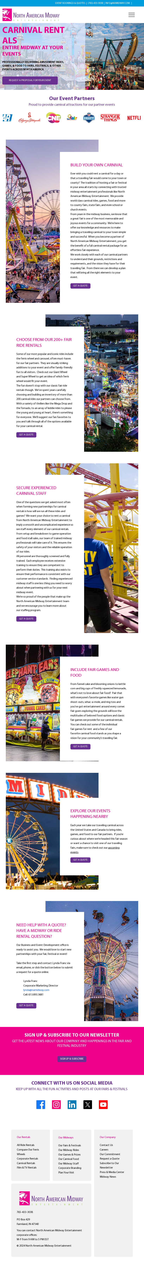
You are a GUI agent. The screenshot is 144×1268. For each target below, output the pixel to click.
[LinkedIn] (72, 1104)
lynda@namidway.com (36, 990)
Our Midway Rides (68, 1150)
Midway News (108, 1177)
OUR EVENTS (98, 811)
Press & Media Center (112, 1172)
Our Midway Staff (68, 1163)
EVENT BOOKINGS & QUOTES (70, 3)
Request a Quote (109, 1158)
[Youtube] (103, 1104)
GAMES (103, 670)
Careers (104, 1149)
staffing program (30, 610)
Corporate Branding (69, 1168)
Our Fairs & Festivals (69, 1145)
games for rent (83, 729)
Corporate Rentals (27, 1158)
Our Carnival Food (68, 1159)
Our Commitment (110, 1154)
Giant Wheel (60, 372)
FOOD (75, 675)
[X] (87, 1104)
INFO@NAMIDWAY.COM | (119, 3)
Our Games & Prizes (69, 1154)
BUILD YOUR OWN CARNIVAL (96, 165)
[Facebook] (40, 1104)
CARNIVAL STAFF (31, 493)
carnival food (88, 733)
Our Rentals (23, 1137)
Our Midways (65, 1137)
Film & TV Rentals (27, 1167)
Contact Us (106, 1145)
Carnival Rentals (26, 1163)
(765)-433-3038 (95, 3)
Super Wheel (28, 376)
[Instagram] (56, 1104)
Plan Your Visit (66, 1172)
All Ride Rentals (25, 1145)
